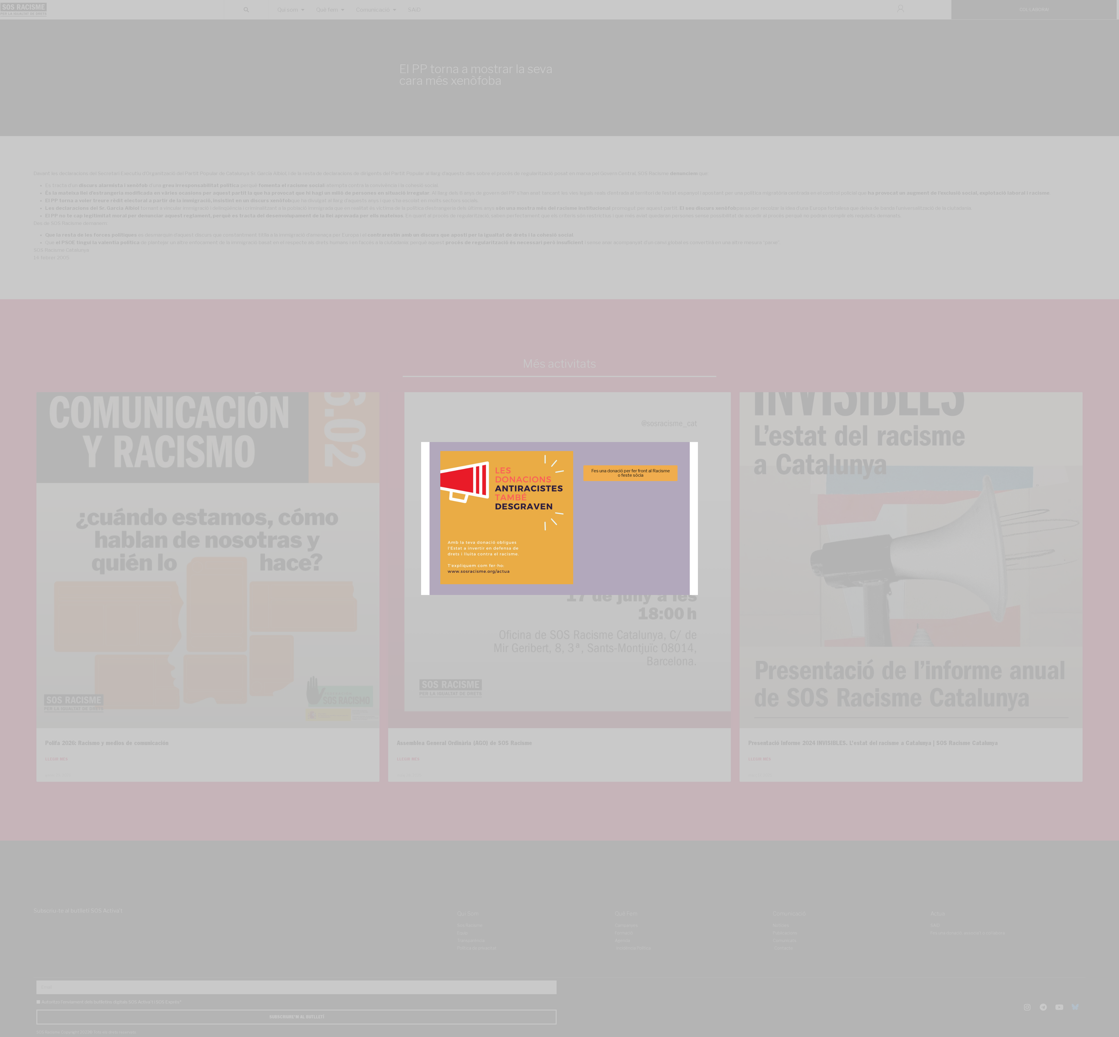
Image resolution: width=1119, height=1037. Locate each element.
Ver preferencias (617, 538)
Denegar (559, 538)
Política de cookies (520, 552)
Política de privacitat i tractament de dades (575, 552)
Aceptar (501, 538)
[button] (642, 487)
